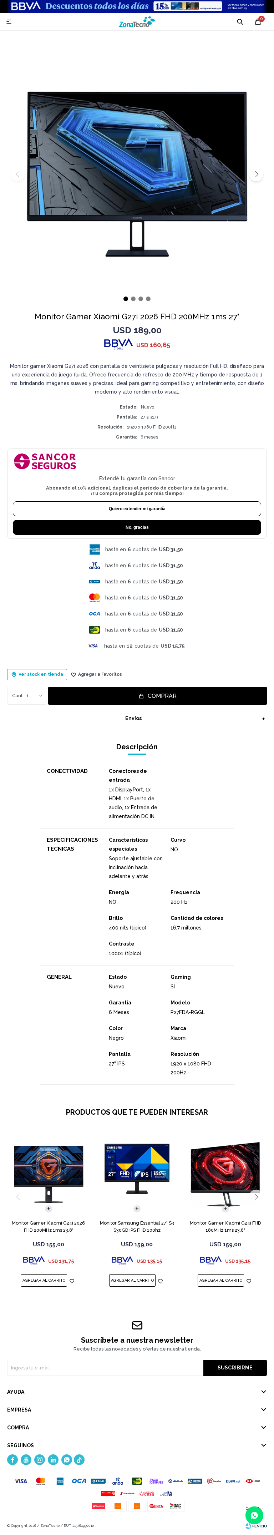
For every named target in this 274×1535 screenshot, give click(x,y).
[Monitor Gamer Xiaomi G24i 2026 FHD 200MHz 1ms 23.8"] (48, 1174)
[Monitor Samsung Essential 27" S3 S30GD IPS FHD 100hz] (137, 1174)
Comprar (162, 696)
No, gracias (137, 527)
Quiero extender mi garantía (137, 508)
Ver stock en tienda (41, 674)
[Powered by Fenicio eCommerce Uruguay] (256, 1525)
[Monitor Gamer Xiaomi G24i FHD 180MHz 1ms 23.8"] (225, 1174)
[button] (256, 174)
